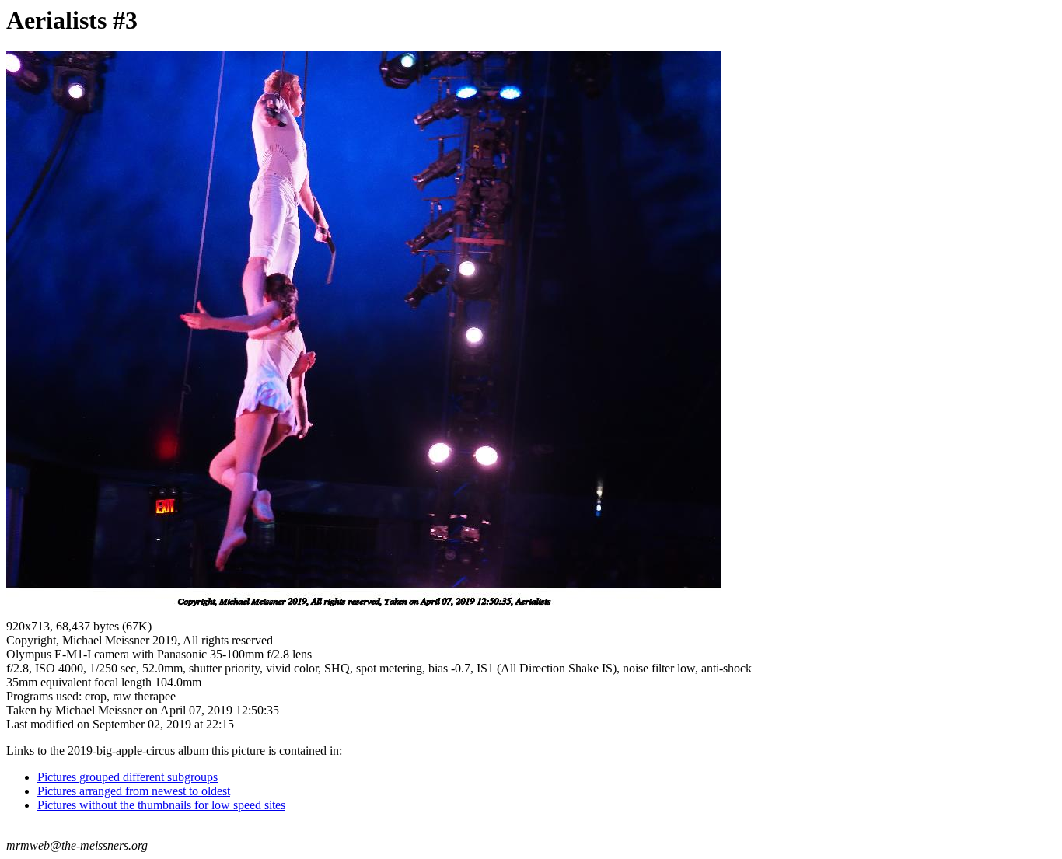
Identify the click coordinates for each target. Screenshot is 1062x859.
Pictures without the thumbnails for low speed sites (161, 805)
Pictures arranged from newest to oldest (133, 791)
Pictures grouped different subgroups (127, 777)
